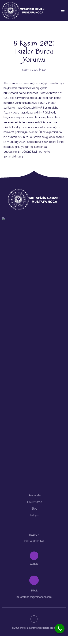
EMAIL (34, 590)
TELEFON (34, 534)
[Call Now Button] (60, 628)
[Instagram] (34, 619)
